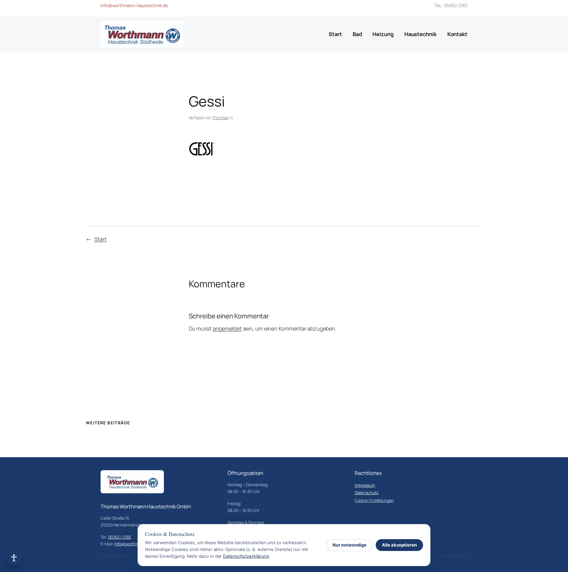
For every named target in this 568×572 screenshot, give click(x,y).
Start (100, 239)
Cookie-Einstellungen (374, 500)
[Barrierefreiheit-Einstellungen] (14, 558)
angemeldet (227, 328)
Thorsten (220, 117)
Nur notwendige (350, 545)
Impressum (365, 485)
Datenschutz (366, 492)
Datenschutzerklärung (246, 556)
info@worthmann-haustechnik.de (134, 5)
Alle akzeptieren (399, 545)
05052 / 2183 (119, 537)
